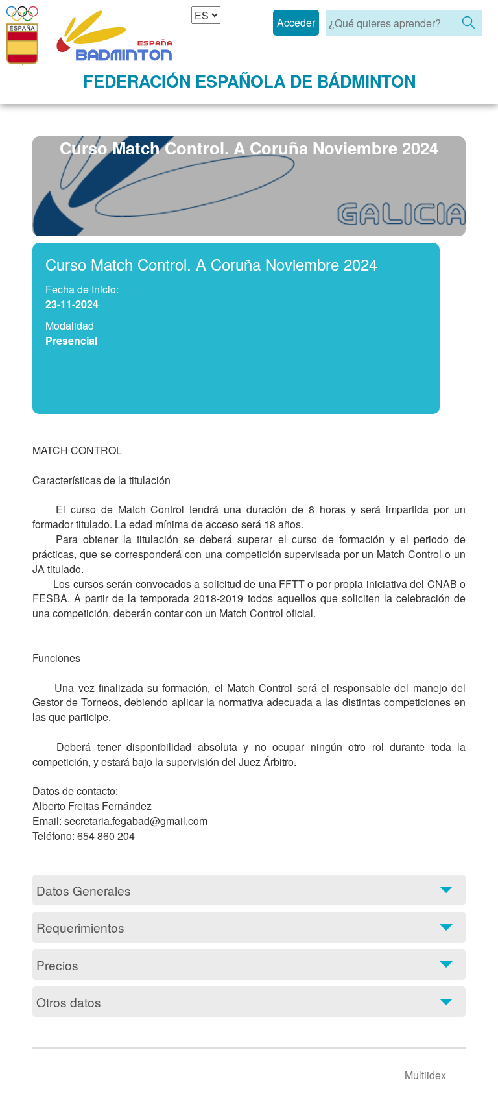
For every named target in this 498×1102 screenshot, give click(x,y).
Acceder (296, 22)
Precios (57, 964)
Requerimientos (80, 927)
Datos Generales (83, 890)
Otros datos (68, 1001)
